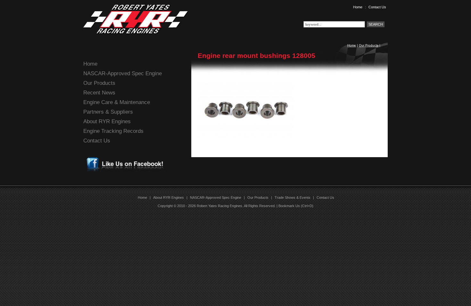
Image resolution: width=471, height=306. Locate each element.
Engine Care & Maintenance (116, 102)
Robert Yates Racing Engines (219, 206)
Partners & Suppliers (108, 112)
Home (357, 7)
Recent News (99, 93)
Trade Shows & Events (292, 197)
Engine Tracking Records (113, 131)
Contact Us (377, 7)
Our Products (368, 45)
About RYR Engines (107, 121)
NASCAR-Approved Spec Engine (122, 73)
